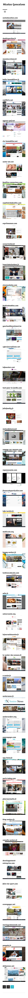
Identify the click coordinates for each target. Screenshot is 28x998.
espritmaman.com (10, 223)
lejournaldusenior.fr (11, 634)
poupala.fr (7, 945)
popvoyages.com (9, 737)
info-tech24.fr (8, 511)
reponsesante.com (10, 470)
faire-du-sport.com (10, 884)
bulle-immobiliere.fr (11, 79)
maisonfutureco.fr (10, 429)
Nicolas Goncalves (14, 4)
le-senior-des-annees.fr (12, 655)
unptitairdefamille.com (12, 203)
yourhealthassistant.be (12, 326)
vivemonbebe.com (10, 285)
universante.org (9, 614)
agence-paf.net (9, 120)
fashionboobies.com (10, 305)
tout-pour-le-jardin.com (12, 388)
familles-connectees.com (12, 182)
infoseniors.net (9, 367)
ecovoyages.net (9, 904)
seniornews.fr (8, 696)
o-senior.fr (7, 675)
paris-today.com (9, 778)
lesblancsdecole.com (11, 573)
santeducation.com (10, 18)
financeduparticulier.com (13, 490)
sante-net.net (8, 161)
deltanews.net (8, 966)
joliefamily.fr (8, 408)
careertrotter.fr (9, 244)
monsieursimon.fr (10, 59)
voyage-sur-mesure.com (12, 449)
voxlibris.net (8, 100)
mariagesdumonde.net (12, 925)
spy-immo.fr (7, 758)
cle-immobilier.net (10, 141)
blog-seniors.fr (9, 819)
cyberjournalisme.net (11, 347)
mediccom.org (8, 531)
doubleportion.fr (9, 38)
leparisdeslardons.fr (11, 264)
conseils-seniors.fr (10, 840)
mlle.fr (5, 593)
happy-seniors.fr (9, 552)
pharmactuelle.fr (9, 799)
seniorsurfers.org (9, 716)
